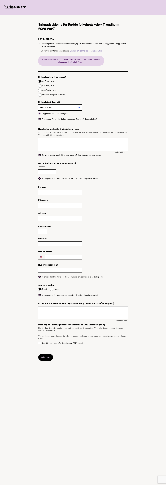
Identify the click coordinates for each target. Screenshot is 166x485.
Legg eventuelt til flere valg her (55, 113)
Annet (56, 289)
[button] (41, 257)
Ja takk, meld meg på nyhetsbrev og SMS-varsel (62, 343)
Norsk (44, 289)
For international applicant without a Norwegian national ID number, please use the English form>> (71, 60)
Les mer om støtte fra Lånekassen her (86, 51)
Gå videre (45, 357)
